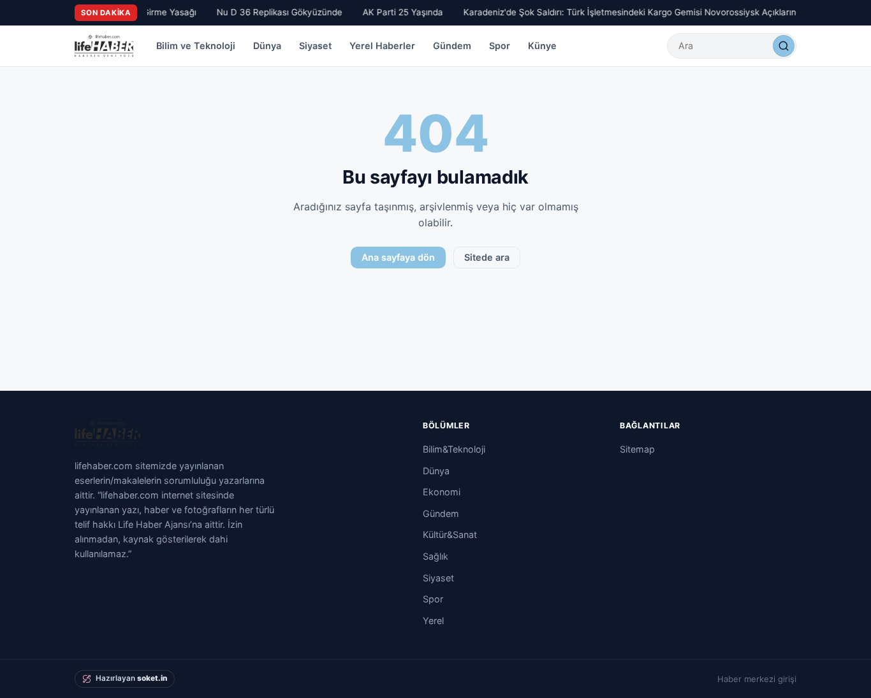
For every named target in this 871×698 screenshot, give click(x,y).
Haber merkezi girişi (756, 679)
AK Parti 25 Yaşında (400, 12)
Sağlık (435, 556)
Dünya (267, 45)
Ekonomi (441, 491)
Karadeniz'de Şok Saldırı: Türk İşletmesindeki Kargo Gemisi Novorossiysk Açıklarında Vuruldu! (650, 12)
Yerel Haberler (382, 45)
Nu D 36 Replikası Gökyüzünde (276, 12)
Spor (499, 45)
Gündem (452, 45)
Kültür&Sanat (450, 534)
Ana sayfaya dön (398, 257)
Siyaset (315, 45)
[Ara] (783, 46)
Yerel (433, 620)
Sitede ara (486, 257)
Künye (542, 45)
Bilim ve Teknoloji (195, 45)
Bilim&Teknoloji (454, 449)
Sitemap (637, 449)
